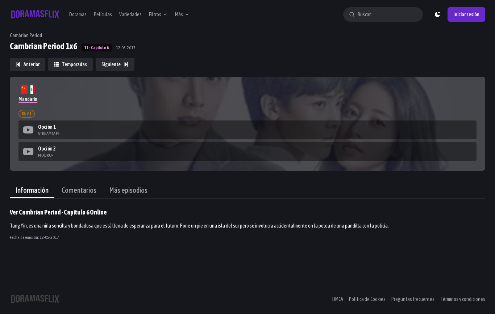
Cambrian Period (26, 35)
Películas (103, 14)
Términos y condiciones (462, 299)
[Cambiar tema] (437, 14)
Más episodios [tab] (128, 190)
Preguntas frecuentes (412, 299)
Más (179, 14)
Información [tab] (32, 190)
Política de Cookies (367, 299)
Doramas (78, 14)
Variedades (130, 14)
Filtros (155, 14)
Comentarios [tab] (79, 190)
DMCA (337, 299)
